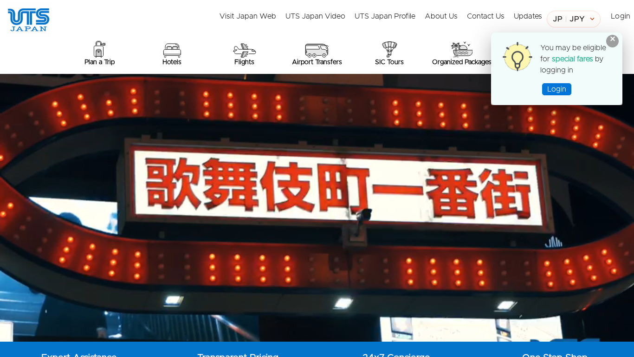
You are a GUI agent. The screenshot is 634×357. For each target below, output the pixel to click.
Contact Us (486, 16)
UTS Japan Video (315, 16)
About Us (441, 16)
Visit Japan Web (248, 16)
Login (620, 16)
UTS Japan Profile (385, 16)
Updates (528, 16)
